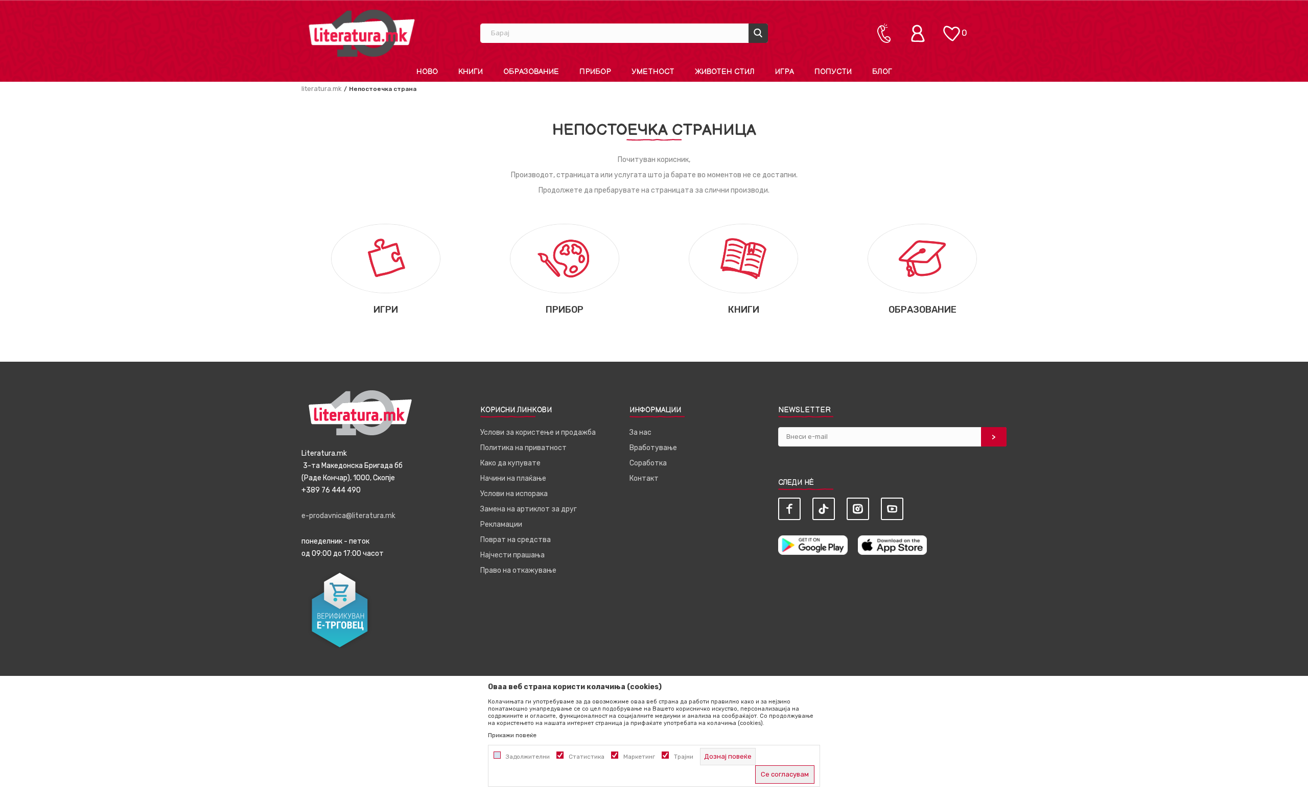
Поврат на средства (515, 539)
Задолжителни (528, 757)
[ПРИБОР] (564, 257)
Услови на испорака (514, 493)
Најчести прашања (512, 555)
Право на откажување (518, 570)
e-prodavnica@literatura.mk (348, 515)
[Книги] (743, 257)
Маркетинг (639, 757)
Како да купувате (510, 463)
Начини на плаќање (513, 478)
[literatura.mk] (361, 33)
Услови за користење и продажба (538, 432)
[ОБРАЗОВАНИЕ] (922, 257)
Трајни (683, 757)
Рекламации (501, 524)
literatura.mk (321, 88)
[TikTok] (823, 509)
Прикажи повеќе (512, 735)
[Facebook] (789, 509)
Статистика (586, 757)
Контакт (644, 478)
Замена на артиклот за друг (528, 509)
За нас (640, 432)
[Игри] (385, 257)
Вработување (653, 447)
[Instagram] (858, 509)
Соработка (648, 463)
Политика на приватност (523, 447)
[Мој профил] (920, 33)
